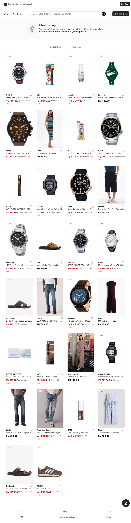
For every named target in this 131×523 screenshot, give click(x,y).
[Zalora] (13, 14)
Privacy (109, 517)
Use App (124, 4)
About (65, 511)
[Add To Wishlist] (31, 95)
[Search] (104, 14)
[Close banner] (2, 4)
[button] (65, 4)
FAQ (22, 517)
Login (109, 511)
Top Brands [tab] (76, 47)
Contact (22, 511)
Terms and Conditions (65, 517)
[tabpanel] (65, 275)
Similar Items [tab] (55, 47)
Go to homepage (121, 14)
